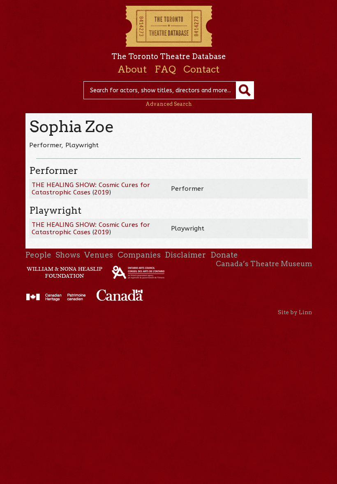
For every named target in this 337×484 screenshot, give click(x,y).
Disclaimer (185, 255)
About (132, 69)
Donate (224, 255)
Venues (98, 255)
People (38, 255)
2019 (101, 192)
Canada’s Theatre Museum (264, 264)
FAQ (165, 69)
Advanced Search (168, 104)
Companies (139, 255)
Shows (67, 255)
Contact (201, 69)
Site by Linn (295, 312)
